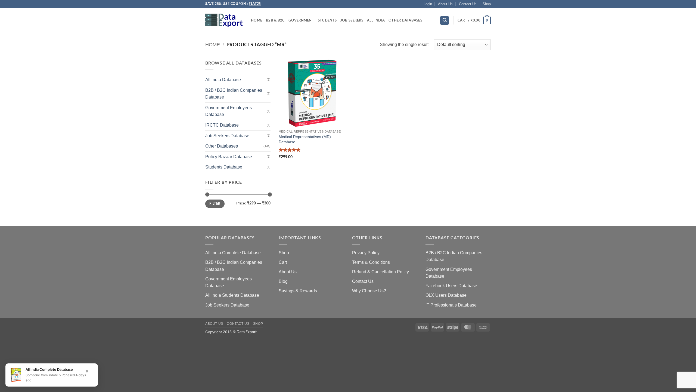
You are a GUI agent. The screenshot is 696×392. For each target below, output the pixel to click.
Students (327, 20)
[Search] (444, 20)
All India (376, 20)
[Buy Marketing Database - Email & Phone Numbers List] (224, 20)
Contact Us (468, 4)
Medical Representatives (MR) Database (305, 139)
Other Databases (405, 20)
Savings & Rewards (298, 291)
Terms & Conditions (371, 262)
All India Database (223, 79)
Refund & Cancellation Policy (380, 272)
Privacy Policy (366, 252)
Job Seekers (351, 20)
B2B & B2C (275, 20)
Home (256, 20)
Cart (283, 262)
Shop (487, 4)
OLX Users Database (446, 295)
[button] (428, 4)
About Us (445, 4)
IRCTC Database (222, 125)
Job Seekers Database (227, 135)
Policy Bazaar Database (228, 156)
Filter (214, 203)
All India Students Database (232, 295)
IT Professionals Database (451, 305)
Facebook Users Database (451, 285)
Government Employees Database (228, 111)
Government (301, 20)
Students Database (223, 167)
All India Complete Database (233, 252)
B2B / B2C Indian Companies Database (233, 94)
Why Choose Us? (369, 291)
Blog (283, 281)
